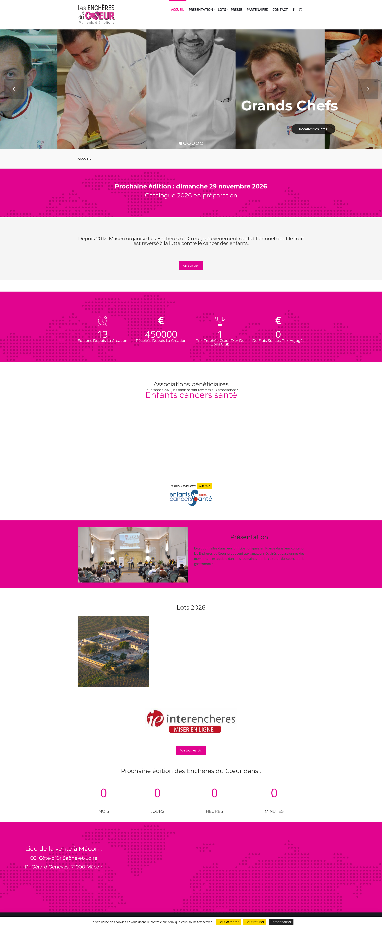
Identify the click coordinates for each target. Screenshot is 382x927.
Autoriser (204, 486)
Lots (222, 9)
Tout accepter (228, 922)
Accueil (177, 9)
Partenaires (257, 9)
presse (236, 9)
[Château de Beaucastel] (113, 652)
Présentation (201, 9)
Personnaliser (281, 922)
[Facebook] (293, 9)
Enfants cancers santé (191, 395)
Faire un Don (191, 265)
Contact (280, 9)
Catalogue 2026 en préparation (191, 195)
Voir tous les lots (191, 750)
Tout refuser (254, 922)
